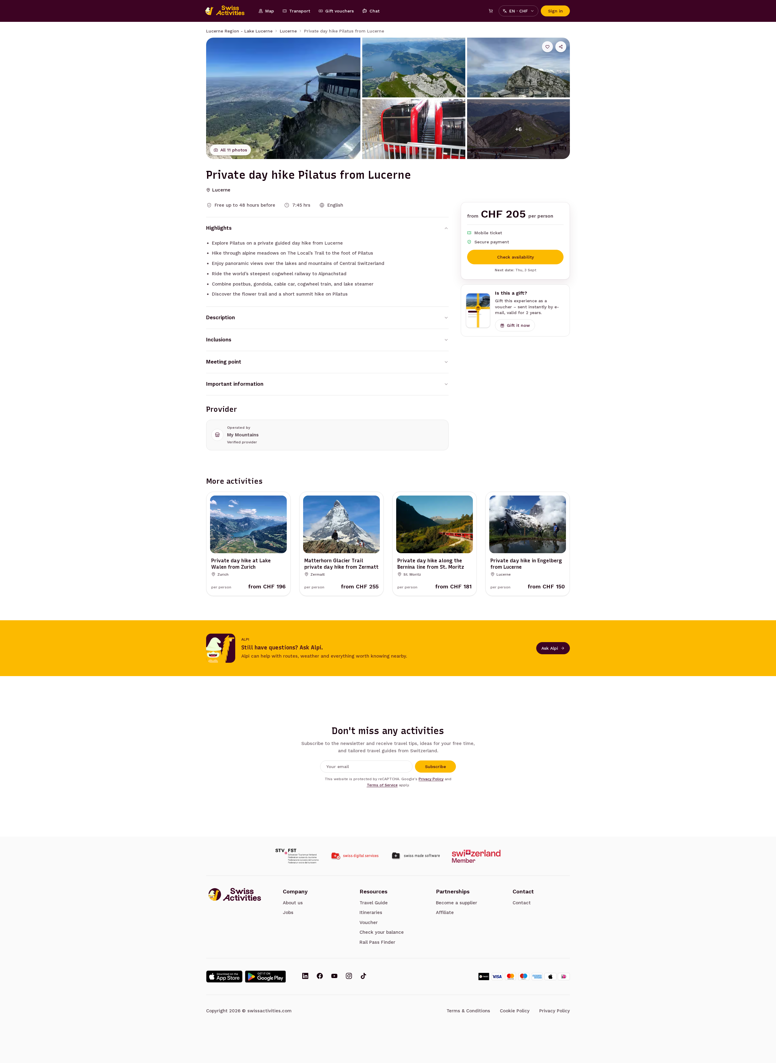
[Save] (547, 46)
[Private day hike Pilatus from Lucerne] (283, 98)
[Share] (560, 46)
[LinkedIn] (305, 976)
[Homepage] (228, 11)
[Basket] (490, 10)
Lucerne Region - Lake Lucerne (239, 31)
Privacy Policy (431, 779)
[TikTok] (363, 976)
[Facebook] (320, 976)
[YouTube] (334, 976)
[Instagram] (349, 976)
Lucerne (288, 31)
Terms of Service (382, 785)
